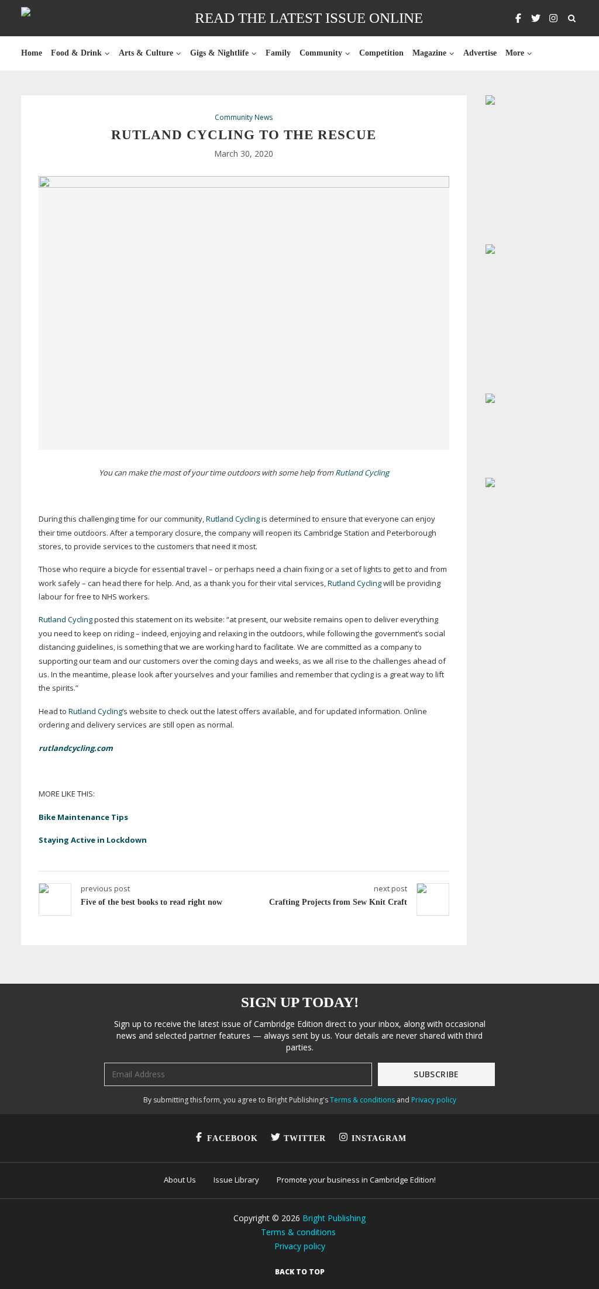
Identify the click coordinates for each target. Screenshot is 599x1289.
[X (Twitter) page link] (536, 18)
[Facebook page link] (518, 18)
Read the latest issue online (309, 18)
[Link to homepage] (63, 18)
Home (31, 53)
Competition (381, 53)
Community (321, 53)
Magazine (429, 53)
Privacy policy (433, 1100)
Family (278, 53)
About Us (180, 1179)
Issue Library (236, 1179)
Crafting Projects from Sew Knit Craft (338, 902)
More (514, 53)
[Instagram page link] (553, 18)
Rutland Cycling (362, 472)
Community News (244, 117)
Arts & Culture (146, 53)
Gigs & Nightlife (219, 53)
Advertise (480, 53)
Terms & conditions (362, 1100)
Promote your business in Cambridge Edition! (356, 1179)
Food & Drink (76, 53)
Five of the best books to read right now (151, 902)
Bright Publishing (334, 1217)
